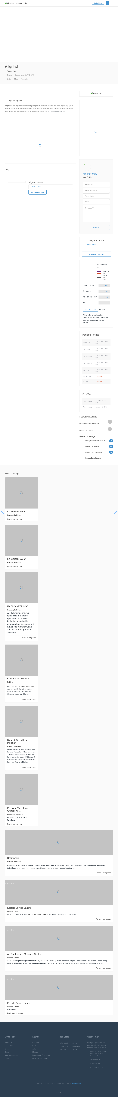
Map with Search (11, 1055)
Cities (7, 1049)
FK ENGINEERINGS (17, 606)
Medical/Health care (40, 1058)
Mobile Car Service (86, 431)
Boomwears (13, 858)
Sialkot (74, 1050)
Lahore (74, 1043)
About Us (8, 1043)
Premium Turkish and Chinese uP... (18, 809)
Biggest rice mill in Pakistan (17, 741)
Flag (16, 79)
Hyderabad (64, 1046)
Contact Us (9, 1046)
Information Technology (41, 1055)
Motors (35, 1052)
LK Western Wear (16, 511)
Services (35, 1043)
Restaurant (36, 1046)
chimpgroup (77, 1083)
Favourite (24, 79)
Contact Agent (96, 254)
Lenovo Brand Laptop (93, 458)
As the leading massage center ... (25, 954)
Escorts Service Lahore (19, 908)
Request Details (37, 192)
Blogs (7, 1052)
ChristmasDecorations (26, 686)
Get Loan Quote (90, 309)
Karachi (63, 1050)
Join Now (98, 3)
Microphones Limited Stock (89, 423)
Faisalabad (76, 1046)
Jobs (34, 1049)
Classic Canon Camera (93, 452)
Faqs (7, 1058)
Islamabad (64, 1043)
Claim (9, 79)
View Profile (87, 177)
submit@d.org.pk (97, 1067)
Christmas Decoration (18, 678)
